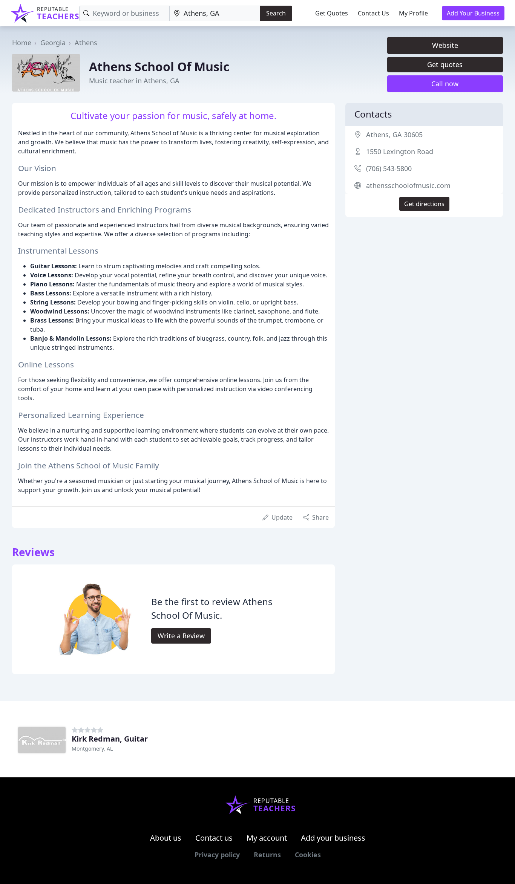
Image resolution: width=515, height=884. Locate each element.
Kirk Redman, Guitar (110, 739)
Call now (444, 83)
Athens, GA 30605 (394, 134)
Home (21, 42)
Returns (267, 854)
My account (267, 838)
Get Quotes (331, 13)
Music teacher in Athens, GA (134, 80)
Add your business (333, 838)
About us (165, 838)
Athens (86, 42)
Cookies (308, 854)
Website (445, 45)
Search (276, 13)
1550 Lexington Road (399, 151)
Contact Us (373, 13)
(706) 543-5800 (389, 168)
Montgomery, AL (92, 748)
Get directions (424, 204)
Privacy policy (217, 854)
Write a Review (181, 635)
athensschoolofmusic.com (408, 185)
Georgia (53, 42)
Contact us (214, 838)
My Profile (413, 13)
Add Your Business (473, 13)
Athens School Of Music (159, 66)
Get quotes (445, 64)
